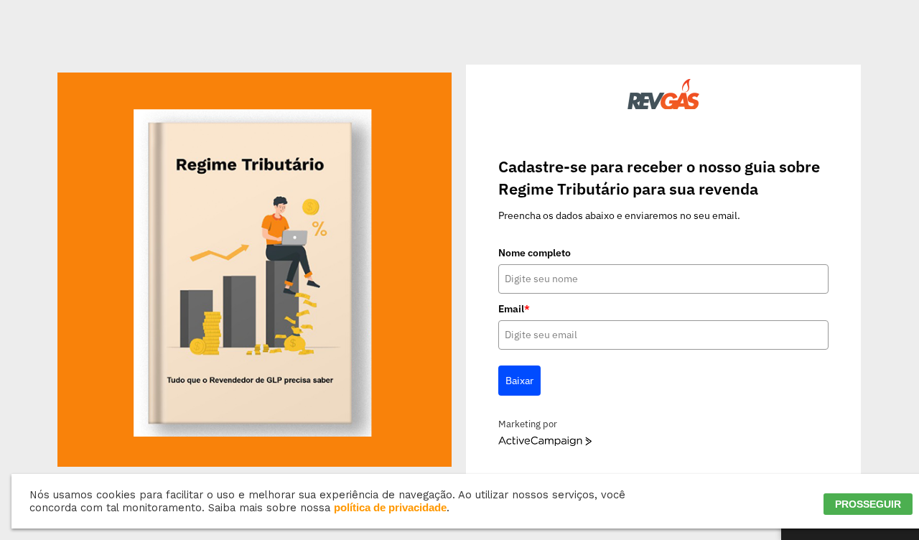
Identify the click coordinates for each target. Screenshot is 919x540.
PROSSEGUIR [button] (868, 504)
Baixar (519, 380)
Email (514, 308)
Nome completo (534, 252)
